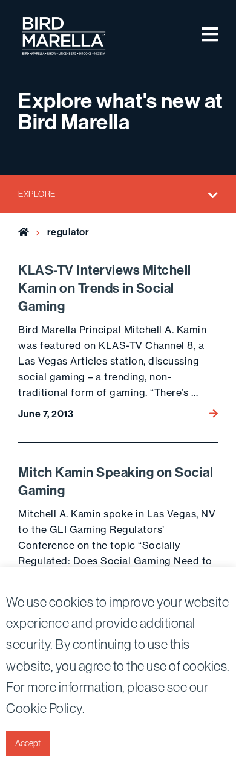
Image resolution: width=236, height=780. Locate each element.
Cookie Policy (44, 708)
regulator (68, 232)
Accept (28, 743)
